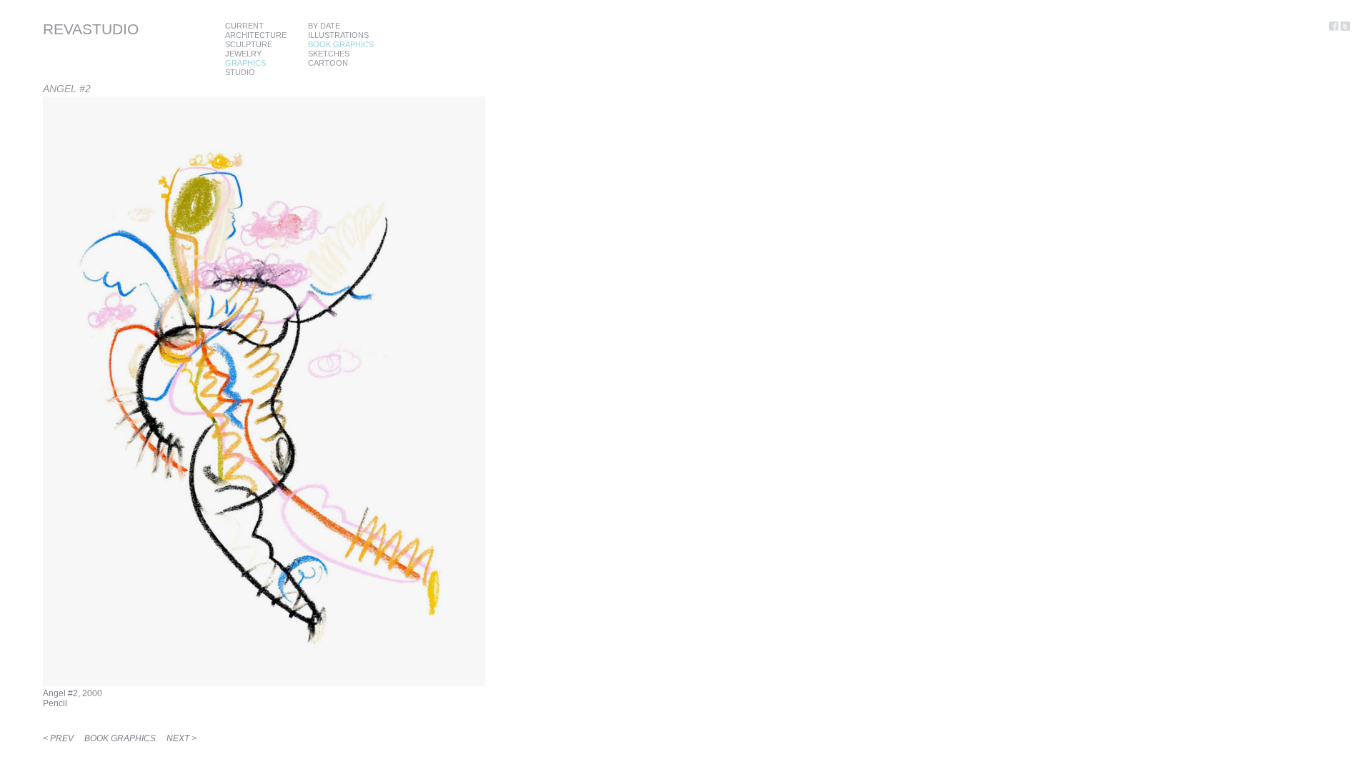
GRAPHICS (245, 63)
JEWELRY (243, 53)
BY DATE (324, 25)
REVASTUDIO (91, 29)
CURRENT (244, 25)
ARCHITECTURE (256, 35)
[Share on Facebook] (1335, 28)
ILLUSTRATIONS (338, 35)
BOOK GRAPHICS (341, 44)
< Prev (58, 738)
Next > (181, 738)
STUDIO (240, 72)
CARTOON (328, 63)
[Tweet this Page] (1345, 28)
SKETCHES (328, 53)
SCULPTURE (248, 44)
